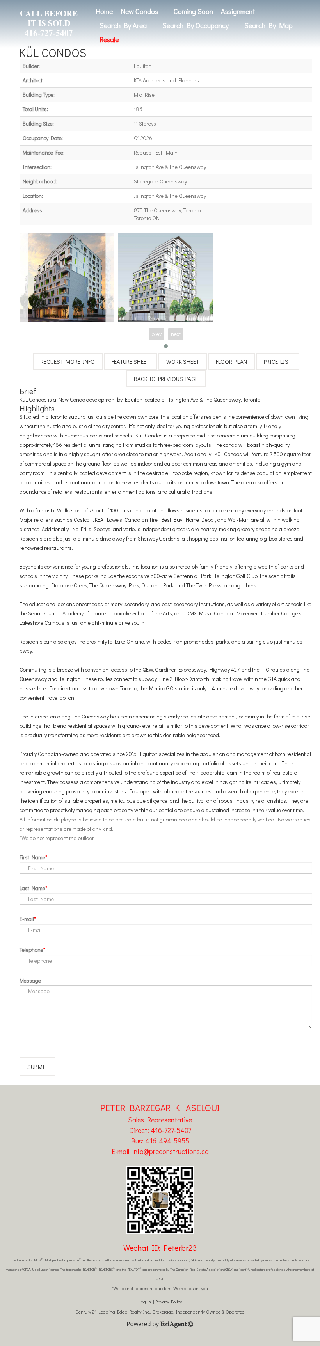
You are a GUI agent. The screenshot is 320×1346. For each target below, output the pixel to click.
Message (30, 980)
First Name (32, 857)
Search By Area (123, 25)
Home (104, 11)
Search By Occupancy (195, 25)
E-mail (27, 919)
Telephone (31, 949)
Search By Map (268, 25)
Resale (109, 39)
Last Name (32, 888)
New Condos (139, 11)
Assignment (238, 11)
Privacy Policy (168, 1301)
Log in (145, 1301)
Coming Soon (193, 11)
